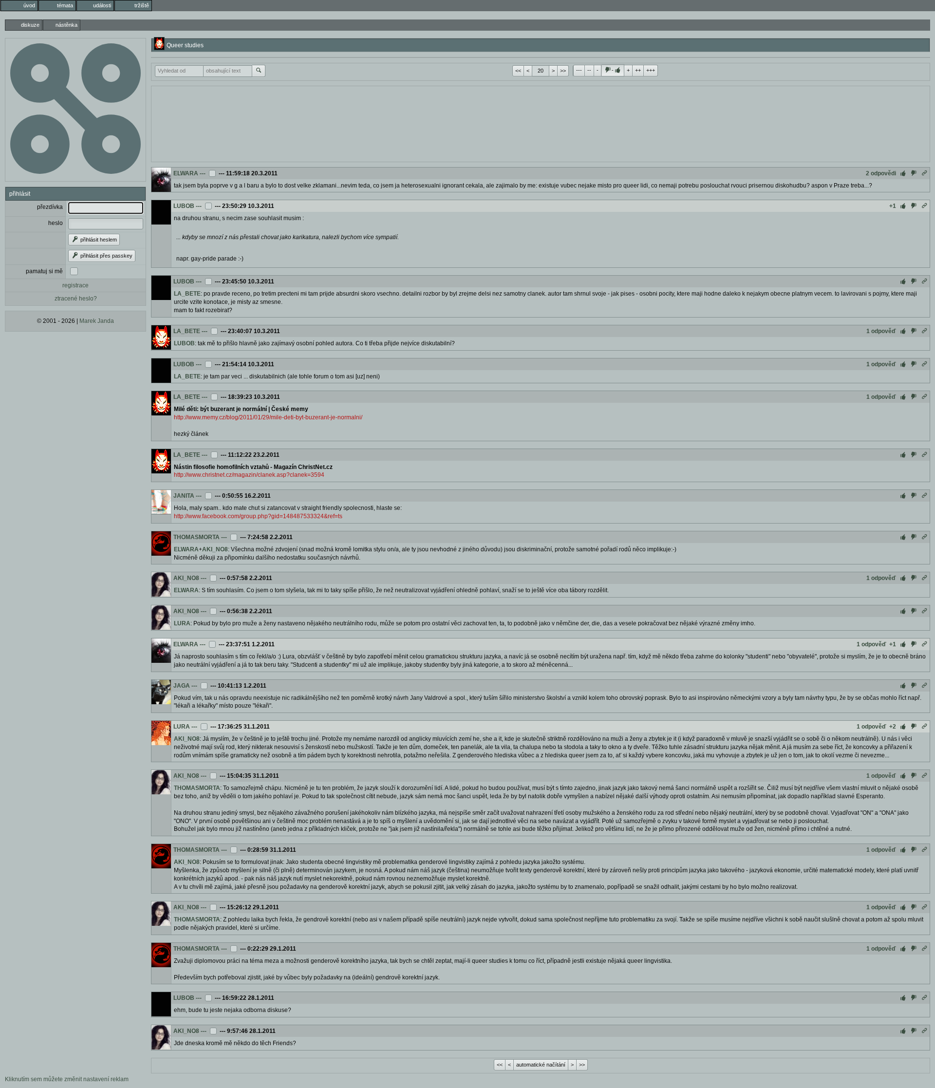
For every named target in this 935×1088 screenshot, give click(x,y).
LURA (182, 623)
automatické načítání (540, 1065)
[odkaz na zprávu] (924, 173)
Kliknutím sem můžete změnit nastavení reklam (67, 1079)
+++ (650, 70)
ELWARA (185, 173)
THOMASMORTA (196, 537)
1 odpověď (881, 331)
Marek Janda (96, 321)
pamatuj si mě (44, 271)
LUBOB (183, 206)
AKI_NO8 (215, 549)
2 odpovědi (881, 173)
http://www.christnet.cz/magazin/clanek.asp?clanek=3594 (249, 474)
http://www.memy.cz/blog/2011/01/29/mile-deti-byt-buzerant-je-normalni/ (268, 417)
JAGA (181, 685)
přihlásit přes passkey (105, 256)
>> (563, 71)
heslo (55, 223)
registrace (75, 285)
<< (518, 71)
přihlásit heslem (98, 240)
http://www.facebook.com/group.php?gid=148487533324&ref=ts (258, 516)
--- (579, 70)
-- (589, 70)
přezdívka (50, 207)
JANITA (183, 495)
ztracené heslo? (76, 298)
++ (638, 70)
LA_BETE (187, 293)
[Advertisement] (540, 122)
